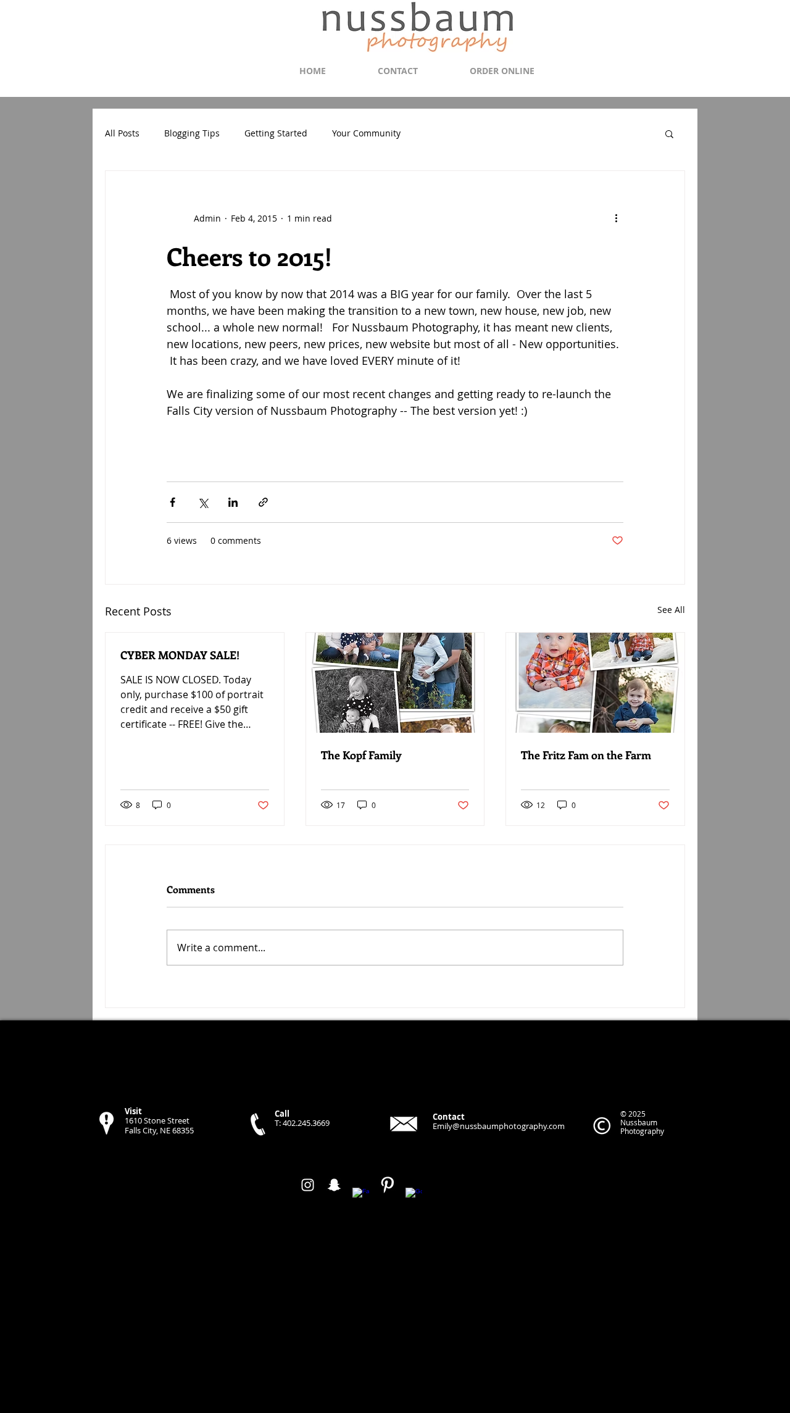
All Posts (122, 133)
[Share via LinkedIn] (233, 502)
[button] (669, 133)
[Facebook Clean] (360, 1196)
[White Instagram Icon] (307, 1185)
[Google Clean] (413, 1196)
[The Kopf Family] (395, 683)
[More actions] (616, 217)
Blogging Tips (192, 133)
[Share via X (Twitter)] (203, 502)
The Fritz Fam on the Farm (586, 755)
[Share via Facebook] (172, 502)
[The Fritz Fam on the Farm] (595, 683)
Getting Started (275, 133)
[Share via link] (263, 502)
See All (671, 609)
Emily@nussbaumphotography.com (499, 1126)
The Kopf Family (361, 755)
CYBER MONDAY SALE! (179, 655)
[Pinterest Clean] (387, 1185)
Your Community (366, 133)
